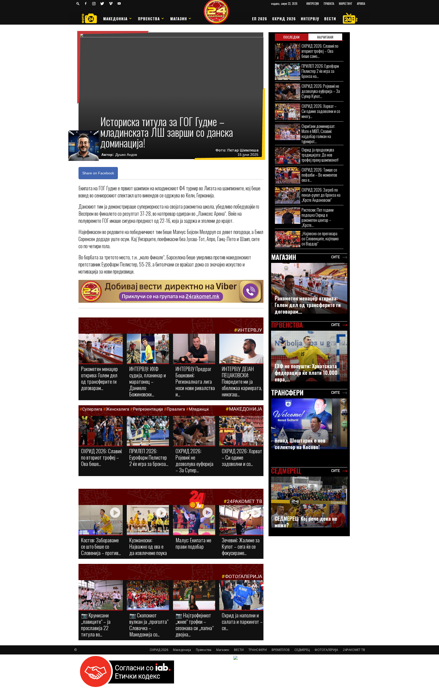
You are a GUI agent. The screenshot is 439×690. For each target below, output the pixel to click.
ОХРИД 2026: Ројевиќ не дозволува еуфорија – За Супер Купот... (321, 91)
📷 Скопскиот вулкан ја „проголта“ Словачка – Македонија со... (148, 624)
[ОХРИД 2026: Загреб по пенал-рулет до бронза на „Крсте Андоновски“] (287, 195)
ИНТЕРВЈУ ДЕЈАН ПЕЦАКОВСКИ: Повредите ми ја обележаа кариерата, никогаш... (242, 381)
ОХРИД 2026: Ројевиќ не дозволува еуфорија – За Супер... (194, 460)
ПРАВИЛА (329, 4)
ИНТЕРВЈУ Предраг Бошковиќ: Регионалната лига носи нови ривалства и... (195, 381)
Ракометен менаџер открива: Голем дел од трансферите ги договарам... (99, 378)
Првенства (149, 18)
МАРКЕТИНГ (345, 4)
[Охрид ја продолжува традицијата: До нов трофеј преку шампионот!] (287, 155)
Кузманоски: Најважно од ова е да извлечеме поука (148, 546)
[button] (78, 3)
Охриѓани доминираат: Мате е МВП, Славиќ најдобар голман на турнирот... (318, 133)
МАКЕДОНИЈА (245, 409)
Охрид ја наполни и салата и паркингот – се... (242, 621)
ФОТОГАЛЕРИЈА (243, 576)
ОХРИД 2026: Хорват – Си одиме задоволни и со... (242, 457)
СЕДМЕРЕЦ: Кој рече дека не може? (306, 522)
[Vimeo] (111, 3)
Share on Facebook (98, 173)
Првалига (176, 409)
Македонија (115, 18)
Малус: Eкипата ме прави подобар (193, 543)
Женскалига (118, 409)
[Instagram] (94, 3)
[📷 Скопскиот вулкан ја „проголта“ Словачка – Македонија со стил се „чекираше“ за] (148, 595)
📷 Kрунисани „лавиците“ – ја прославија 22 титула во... (96, 624)
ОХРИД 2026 (284, 18)
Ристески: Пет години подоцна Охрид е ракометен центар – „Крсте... (318, 217)
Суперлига (92, 409)
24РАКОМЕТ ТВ (244, 501)
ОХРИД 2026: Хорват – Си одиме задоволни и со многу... (321, 111)
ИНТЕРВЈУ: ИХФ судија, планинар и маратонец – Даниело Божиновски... (147, 381)
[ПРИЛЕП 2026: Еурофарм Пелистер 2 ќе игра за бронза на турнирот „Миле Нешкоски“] (148, 431)
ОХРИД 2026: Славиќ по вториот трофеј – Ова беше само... (320, 51)
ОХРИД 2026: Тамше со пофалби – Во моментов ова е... (319, 174)
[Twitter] (102, 3)
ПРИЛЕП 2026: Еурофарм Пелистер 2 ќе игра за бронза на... (320, 71)
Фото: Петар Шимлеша (237, 150)
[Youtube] (119, 3)
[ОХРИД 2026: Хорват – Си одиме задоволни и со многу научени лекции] (241, 431)
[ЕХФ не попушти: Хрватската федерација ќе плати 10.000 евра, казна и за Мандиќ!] (309, 356)
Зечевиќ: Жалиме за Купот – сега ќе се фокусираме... (241, 546)
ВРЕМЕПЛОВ (281, 650)
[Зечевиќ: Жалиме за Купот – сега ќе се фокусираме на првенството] (241, 520)
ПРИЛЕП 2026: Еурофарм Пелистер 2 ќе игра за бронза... (148, 457)
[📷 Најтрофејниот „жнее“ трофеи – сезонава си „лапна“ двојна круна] (194, 595)
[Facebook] (85, 3)
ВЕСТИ (330, 18)
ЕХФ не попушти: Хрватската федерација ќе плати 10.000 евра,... (306, 372)
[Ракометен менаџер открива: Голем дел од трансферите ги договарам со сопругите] (101, 349)
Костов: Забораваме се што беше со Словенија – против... (101, 546)
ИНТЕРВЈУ (310, 18)
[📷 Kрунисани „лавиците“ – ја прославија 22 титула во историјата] (101, 596)
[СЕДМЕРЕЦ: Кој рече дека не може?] (309, 502)
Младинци (199, 409)
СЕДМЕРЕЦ (302, 650)
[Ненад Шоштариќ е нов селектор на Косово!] (309, 423)
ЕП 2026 (259, 18)
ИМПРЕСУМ (312, 4)
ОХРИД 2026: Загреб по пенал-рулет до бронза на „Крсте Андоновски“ (321, 195)
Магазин (178, 18)
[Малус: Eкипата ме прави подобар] (194, 520)
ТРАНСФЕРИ (257, 650)
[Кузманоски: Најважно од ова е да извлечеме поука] (148, 520)
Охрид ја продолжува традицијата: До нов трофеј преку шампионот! (320, 154)
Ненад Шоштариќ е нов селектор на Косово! (300, 443)
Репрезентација (148, 409)
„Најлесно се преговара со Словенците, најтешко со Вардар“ (320, 238)
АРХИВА (361, 4)
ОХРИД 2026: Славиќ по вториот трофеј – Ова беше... (101, 457)
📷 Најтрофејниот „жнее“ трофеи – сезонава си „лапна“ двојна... (195, 624)
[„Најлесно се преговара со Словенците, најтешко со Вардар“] (287, 239)
